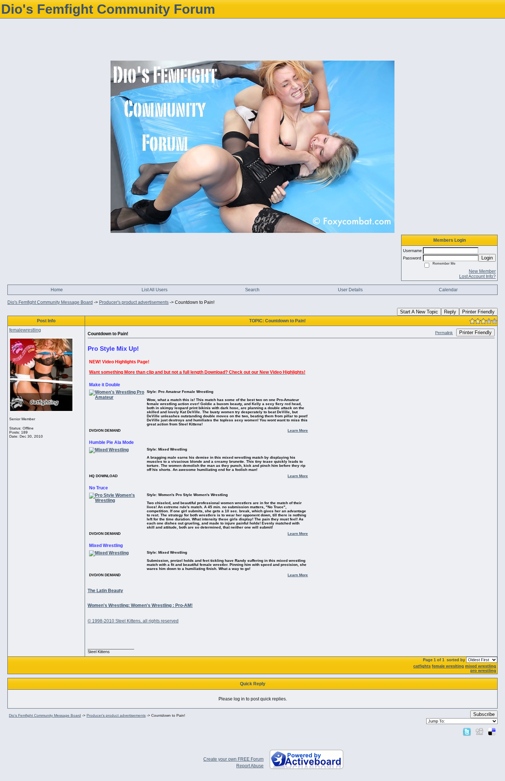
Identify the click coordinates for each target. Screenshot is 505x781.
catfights (422, 666)
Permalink (444, 332)
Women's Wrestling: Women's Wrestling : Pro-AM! (140, 605)
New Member (482, 271)
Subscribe (484, 714)
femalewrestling (25, 330)
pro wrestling (483, 670)
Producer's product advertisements (134, 302)
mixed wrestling (480, 666)
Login (487, 258)
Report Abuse (250, 765)
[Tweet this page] (467, 731)
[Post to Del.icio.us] (492, 731)
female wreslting (448, 666)
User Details (350, 289)
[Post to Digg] (479, 731)
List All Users (154, 289)
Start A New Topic (419, 312)
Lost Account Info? (477, 276)
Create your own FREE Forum (233, 759)
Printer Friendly (478, 312)
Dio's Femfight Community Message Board (50, 302)
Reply (450, 312)
